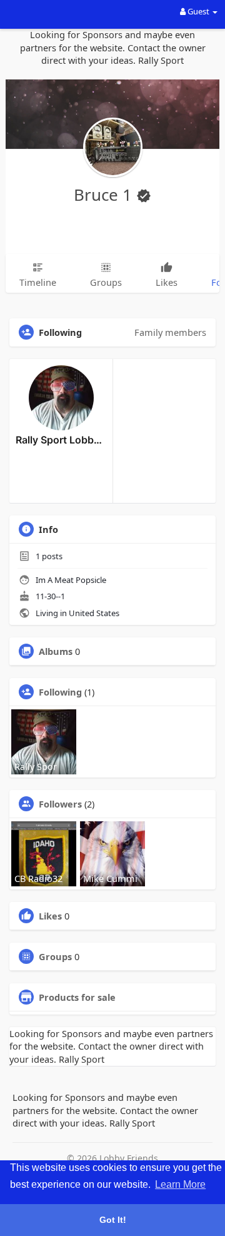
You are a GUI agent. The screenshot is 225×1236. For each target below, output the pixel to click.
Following (60, 692)
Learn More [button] (180, 1184)
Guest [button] (198, 11)
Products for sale (77, 997)
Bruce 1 (105, 194)
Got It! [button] (112, 1220)
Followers (60, 804)
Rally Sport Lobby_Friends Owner (61, 439)
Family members (170, 332)
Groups (55, 956)
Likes (50, 916)
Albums (55, 651)
